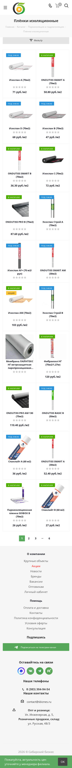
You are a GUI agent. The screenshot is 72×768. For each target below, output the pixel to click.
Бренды (36, 576)
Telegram (39, 671)
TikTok (49, 671)
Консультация (36, 628)
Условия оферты (36, 623)
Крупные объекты (36, 561)
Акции (36, 566)
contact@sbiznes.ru (39, 702)
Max (21, 671)
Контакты (36, 613)
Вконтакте (30, 671)
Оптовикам (36, 586)
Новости (36, 571)
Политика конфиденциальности (36, 618)
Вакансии (36, 581)
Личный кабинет (36, 592)
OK (63, 762)
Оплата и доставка (36, 607)
